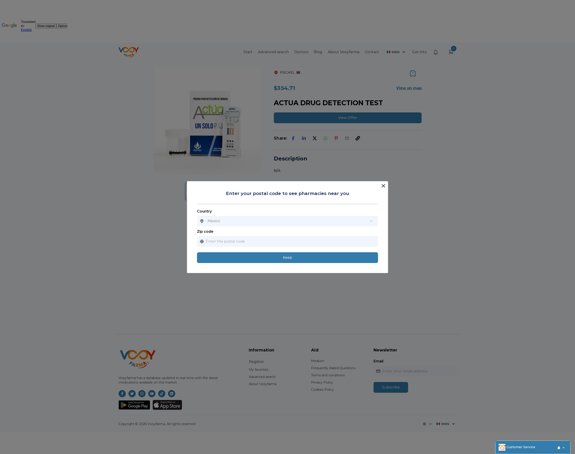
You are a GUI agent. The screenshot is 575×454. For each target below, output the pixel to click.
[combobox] (207, 221)
